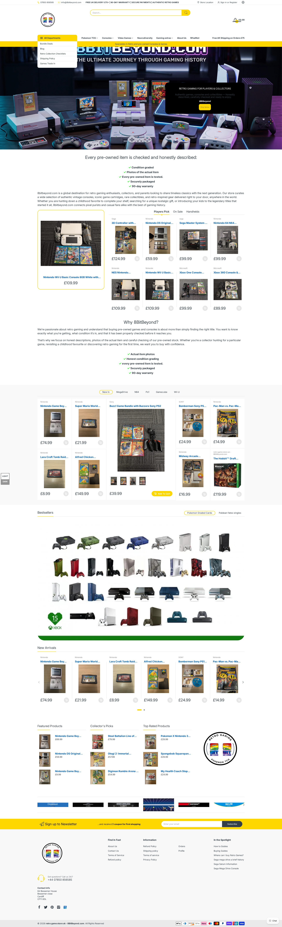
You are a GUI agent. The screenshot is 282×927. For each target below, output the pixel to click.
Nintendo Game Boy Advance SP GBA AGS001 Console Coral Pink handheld (54, 406)
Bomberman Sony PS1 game (192, 406)
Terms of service (151, 855)
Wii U (177, 392)
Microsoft (183, 268)
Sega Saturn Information (225, 864)
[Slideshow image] (141, 98)
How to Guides (221, 846)
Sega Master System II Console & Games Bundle (192, 223)
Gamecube (161, 392)
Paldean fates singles (230, 512)
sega (181, 219)
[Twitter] (45, 907)
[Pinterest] (52, 907)
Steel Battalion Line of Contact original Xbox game (121, 736)
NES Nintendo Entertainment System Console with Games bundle (125, 272)
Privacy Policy (150, 859)
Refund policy (114, 859)
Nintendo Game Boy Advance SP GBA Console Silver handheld (69, 736)
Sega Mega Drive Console (226, 868)
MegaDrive (122, 392)
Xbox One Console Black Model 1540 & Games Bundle (191, 272)
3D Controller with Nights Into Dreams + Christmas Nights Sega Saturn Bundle (125, 223)
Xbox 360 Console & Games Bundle (226, 272)
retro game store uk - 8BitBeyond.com (222, 453)
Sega (114, 219)
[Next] (38, 682)
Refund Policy (149, 846)
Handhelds (192, 211)
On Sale (178, 211)
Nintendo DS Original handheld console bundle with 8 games (158, 223)
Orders (181, 846)
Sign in (223, 2)
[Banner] (141, 582)
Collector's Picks (101, 726)
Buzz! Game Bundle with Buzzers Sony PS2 (135, 406)
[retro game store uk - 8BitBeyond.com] (47, 20)
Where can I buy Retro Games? (229, 855)
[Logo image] (52, 805)
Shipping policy (150, 851)
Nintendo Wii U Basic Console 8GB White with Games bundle (70, 277)
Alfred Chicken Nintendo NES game (87, 457)
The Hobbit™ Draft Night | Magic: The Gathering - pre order (226, 458)
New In (106, 392)
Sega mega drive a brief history (229, 859)
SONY (181, 402)
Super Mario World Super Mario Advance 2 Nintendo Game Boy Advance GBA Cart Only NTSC (88, 406)
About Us (112, 846)
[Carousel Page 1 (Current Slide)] (139, 710)
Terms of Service (116, 855)
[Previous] (243, 682)
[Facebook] (39, 907)
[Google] (65, 907)
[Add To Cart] (137, 258)
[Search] (186, 13)
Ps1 (147, 392)
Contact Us (113, 851)
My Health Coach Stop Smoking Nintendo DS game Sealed (174, 771)
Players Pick (161, 211)
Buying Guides (221, 851)
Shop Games (204, 107)
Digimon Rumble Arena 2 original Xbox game (123, 771)
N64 (137, 392)
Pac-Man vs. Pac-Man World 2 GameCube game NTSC (226, 406)
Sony (112, 402)
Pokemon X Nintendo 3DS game (176, 736)
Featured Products (49, 726)
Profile (181, 851)
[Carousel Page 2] (144, 710)
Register (233, 2)
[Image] (220, 748)
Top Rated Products (156, 726)
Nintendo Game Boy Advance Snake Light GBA (68, 771)
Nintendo (149, 219)
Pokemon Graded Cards (199, 512)
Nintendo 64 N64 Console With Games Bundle (226, 223)
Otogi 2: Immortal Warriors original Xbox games (121, 754)
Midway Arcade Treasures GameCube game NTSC (192, 456)
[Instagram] (58, 907)
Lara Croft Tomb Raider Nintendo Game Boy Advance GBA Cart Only (54, 457)
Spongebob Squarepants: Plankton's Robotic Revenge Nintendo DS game (176, 754)
